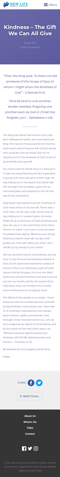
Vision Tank (36, 470)
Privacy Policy (11, 466)
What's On (30, 422)
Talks (30, 427)
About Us (30, 416)
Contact (30, 433)
